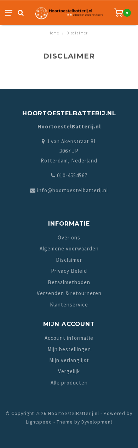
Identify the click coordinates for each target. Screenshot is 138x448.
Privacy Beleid (69, 270)
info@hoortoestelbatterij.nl (72, 190)
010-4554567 (72, 175)
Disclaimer (69, 259)
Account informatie (69, 337)
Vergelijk (69, 371)
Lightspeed (39, 422)
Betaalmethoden (69, 282)
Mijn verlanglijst (69, 360)
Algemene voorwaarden (69, 248)
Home (53, 33)
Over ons (69, 237)
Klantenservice (69, 304)
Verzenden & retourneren (69, 293)
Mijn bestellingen (69, 349)
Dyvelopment (97, 422)
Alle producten (69, 382)
